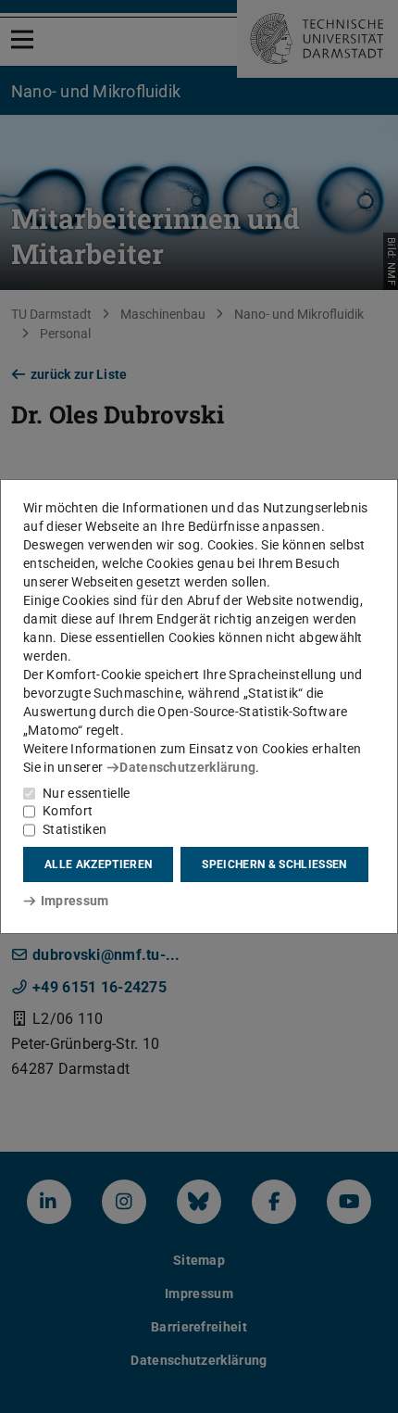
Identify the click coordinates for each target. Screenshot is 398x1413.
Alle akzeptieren (98, 864)
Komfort (68, 810)
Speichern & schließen (274, 864)
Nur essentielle (87, 793)
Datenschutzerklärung (187, 767)
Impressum (74, 900)
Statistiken (74, 829)
